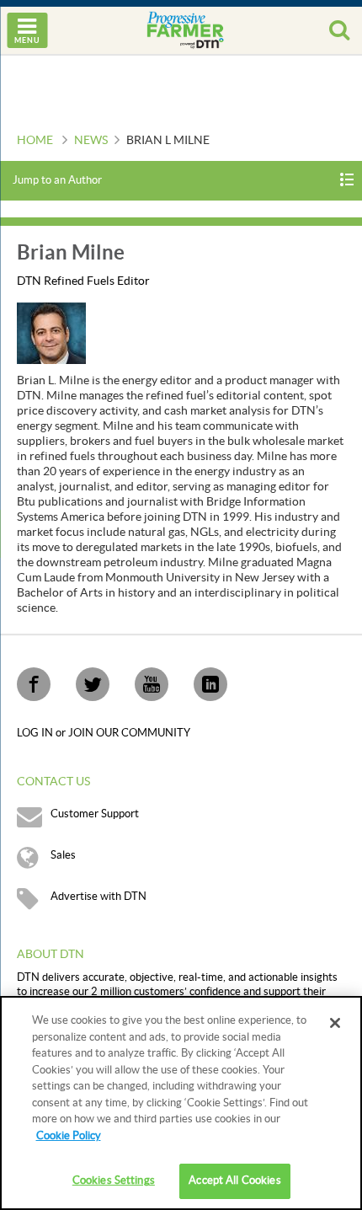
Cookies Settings (113, 1180)
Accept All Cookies (234, 1180)
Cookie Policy (68, 1136)
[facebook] (34, 684)
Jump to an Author (57, 180)
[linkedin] (210, 684)
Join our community (129, 733)
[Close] (335, 1022)
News (91, 141)
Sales (63, 855)
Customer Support (95, 814)
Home (35, 141)
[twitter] (92, 684)
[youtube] (151, 684)
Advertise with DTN (98, 896)
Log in (36, 733)
